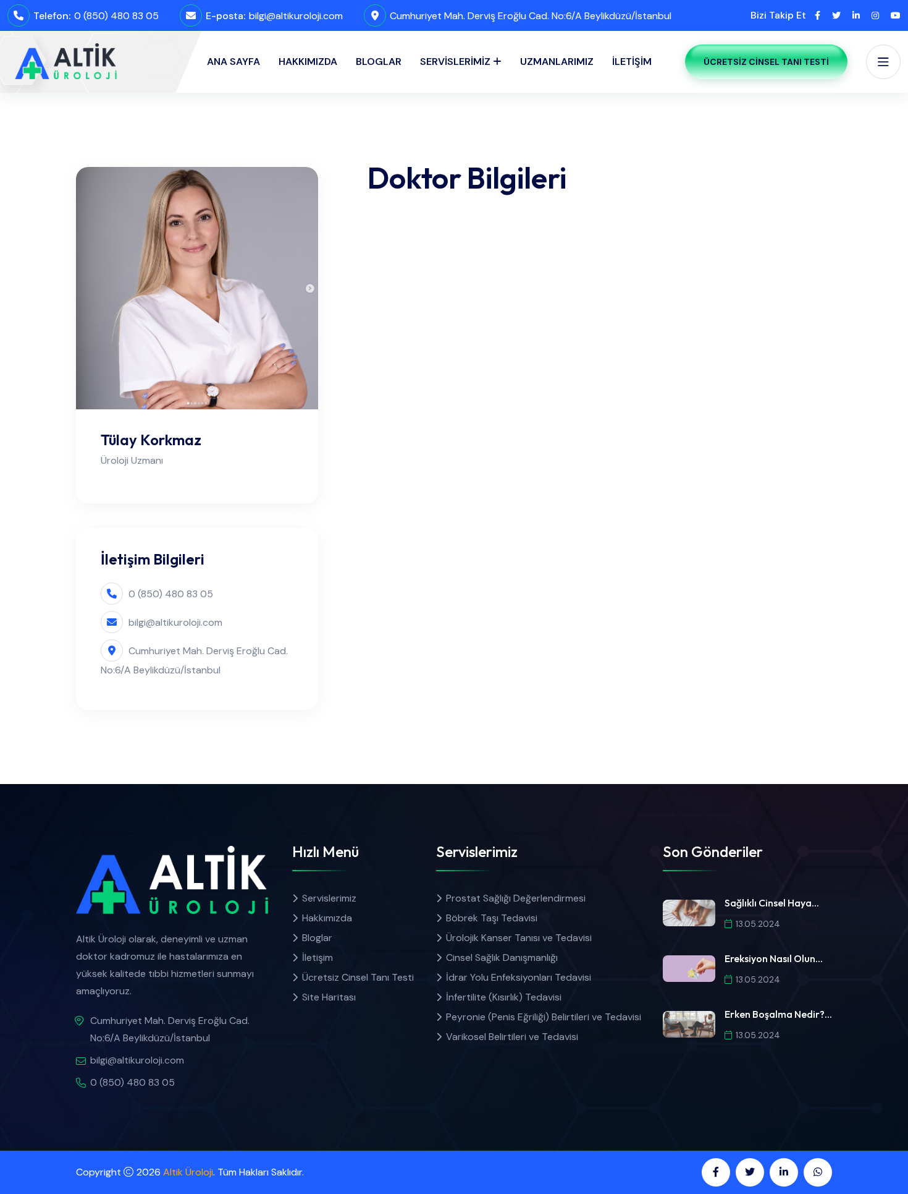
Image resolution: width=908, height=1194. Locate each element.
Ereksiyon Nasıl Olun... (774, 958)
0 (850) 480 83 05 (116, 15)
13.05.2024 (758, 923)
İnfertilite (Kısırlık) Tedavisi (503, 997)
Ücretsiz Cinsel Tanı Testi (766, 61)
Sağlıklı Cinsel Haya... (772, 903)
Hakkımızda (308, 61)
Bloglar (378, 61)
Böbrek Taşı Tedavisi (491, 917)
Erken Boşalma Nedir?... (778, 1014)
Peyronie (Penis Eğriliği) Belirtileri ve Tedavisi (543, 1016)
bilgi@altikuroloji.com (296, 15)
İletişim (632, 61)
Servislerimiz (455, 61)
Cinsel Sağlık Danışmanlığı (502, 957)
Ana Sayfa (233, 61)
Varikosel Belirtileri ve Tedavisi (512, 1036)
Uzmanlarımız (557, 61)
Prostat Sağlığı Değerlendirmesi (516, 898)
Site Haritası (329, 997)
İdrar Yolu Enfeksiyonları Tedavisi (518, 977)
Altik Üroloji (188, 1172)
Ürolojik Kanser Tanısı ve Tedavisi (519, 937)
